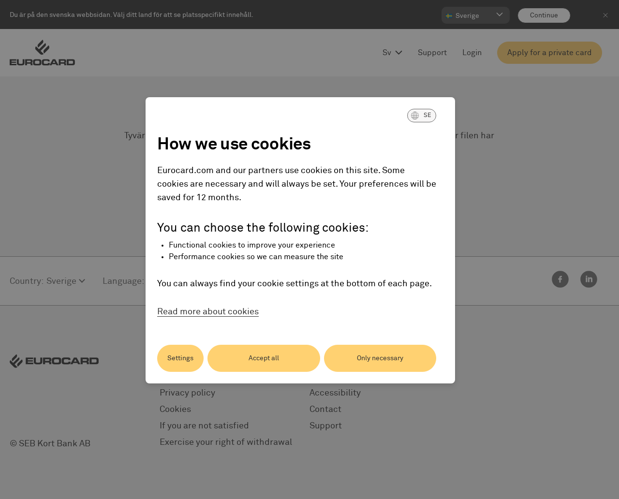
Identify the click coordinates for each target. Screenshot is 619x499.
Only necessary (380, 358)
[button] (421, 115)
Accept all (264, 358)
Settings (180, 358)
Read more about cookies (208, 312)
